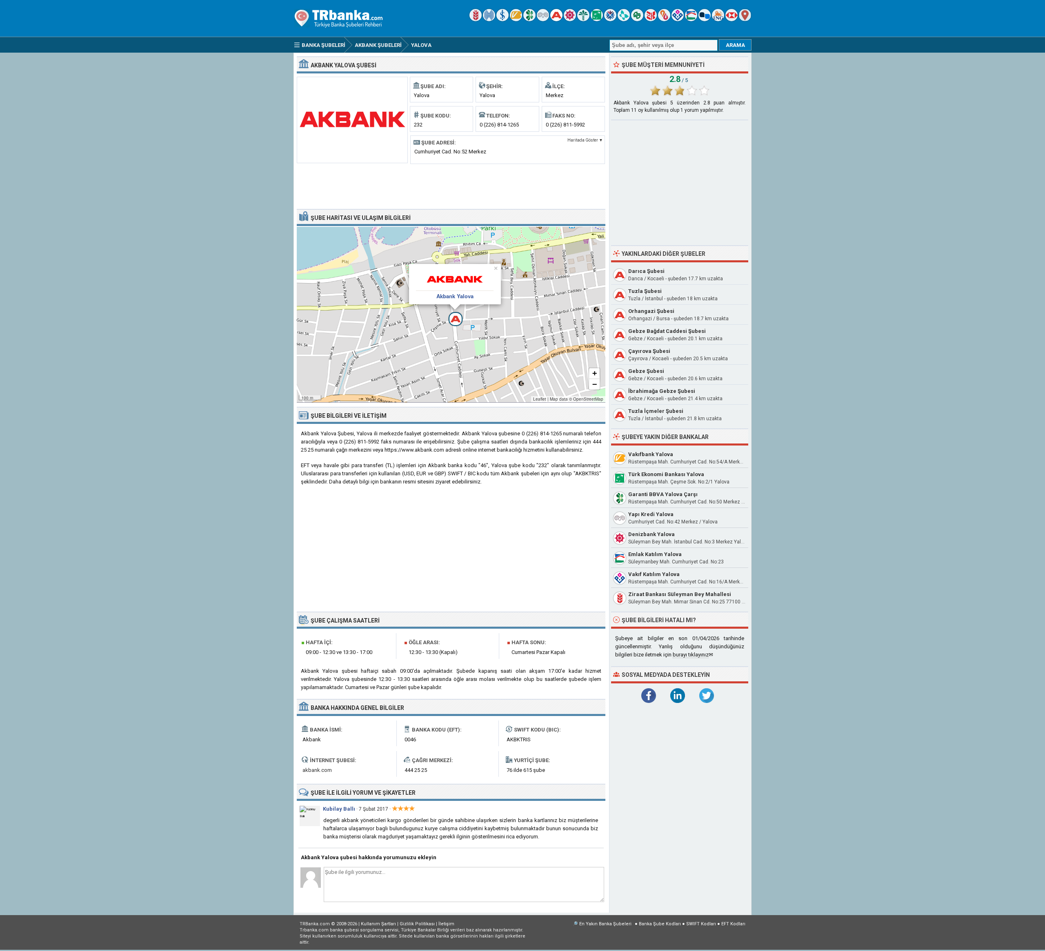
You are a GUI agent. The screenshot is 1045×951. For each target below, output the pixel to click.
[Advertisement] (451, 185)
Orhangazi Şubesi (651, 311)
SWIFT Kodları (701, 924)
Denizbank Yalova (651, 534)
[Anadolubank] (704, 19)
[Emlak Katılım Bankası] (691, 19)
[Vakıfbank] (516, 19)
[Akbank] (556, 19)
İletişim (446, 924)
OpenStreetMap (588, 399)
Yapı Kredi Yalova (651, 514)
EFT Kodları (733, 924)
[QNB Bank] (610, 19)
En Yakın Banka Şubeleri (605, 924)
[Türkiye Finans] (624, 19)
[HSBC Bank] (731, 19)
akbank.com (317, 770)
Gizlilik (417, 924)
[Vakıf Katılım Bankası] (677, 19)
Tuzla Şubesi (645, 291)
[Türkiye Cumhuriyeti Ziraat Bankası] (475, 19)
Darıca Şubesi (646, 271)
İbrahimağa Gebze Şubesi (661, 391)
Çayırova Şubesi (649, 351)
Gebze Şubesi (646, 371)
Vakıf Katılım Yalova (654, 574)
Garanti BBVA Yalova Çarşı (663, 494)
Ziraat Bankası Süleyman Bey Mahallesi (679, 594)
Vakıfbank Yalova (650, 454)
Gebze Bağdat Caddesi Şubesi (667, 331)
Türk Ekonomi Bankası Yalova (666, 474)
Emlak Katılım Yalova (655, 554)
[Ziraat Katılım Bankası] (651, 19)
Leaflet (539, 399)
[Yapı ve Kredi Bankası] (543, 19)
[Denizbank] (570, 19)
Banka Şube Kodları (660, 924)
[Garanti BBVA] (529, 19)
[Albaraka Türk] (664, 19)
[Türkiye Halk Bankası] (489, 19)
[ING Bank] (718, 19)
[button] (451, 314)
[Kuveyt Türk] (583, 19)
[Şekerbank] (637, 19)
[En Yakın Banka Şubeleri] (745, 19)
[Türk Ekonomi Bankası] (597, 19)
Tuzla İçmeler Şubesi (655, 411)
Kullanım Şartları (378, 924)
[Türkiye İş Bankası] (502, 19)
